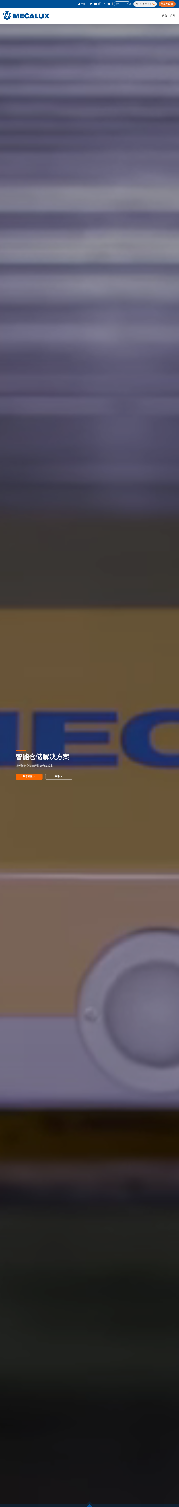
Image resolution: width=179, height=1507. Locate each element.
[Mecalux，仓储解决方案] (26, 20)
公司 (172, 16)
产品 (164, 16)
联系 (57, 776)
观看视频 (27, 776)
